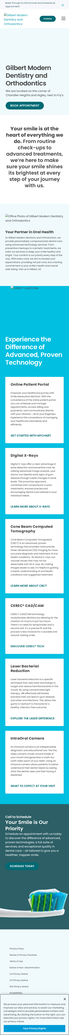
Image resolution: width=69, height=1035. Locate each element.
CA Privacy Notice (19, 973)
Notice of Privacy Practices (23, 954)
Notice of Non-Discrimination (25, 967)
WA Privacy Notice (19, 986)
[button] (63, 18)
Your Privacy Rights (34, 1028)
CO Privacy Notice (19, 980)
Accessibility (16, 992)
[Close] (65, 999)
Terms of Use (16, 961)
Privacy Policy (17, 948)
